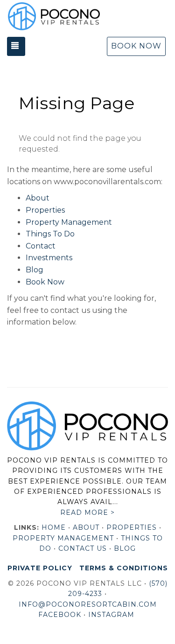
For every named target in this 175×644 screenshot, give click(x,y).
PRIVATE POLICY (39, 568)
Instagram (111, 614)
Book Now (136, 46)
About (37, 198)
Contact (41, 246)
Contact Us (82, 548)
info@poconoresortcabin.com (88, 604)
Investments (49, 257)
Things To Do (50, 233)
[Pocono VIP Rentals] (53, 16)
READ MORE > (87, 512)
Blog (34, 269)
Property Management (69, 222)
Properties (45, 210)
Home (54, 527)
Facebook (59, 614)
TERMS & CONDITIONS (123, 568)
